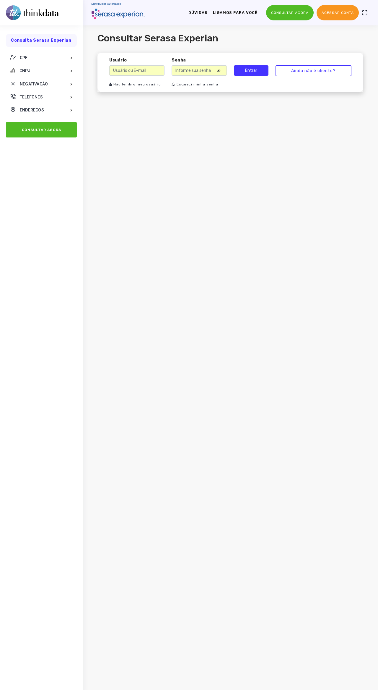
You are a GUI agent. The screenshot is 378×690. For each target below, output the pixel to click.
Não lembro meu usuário (136, 84)
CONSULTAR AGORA (41, 130)
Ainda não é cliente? (313, 70)
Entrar (251, 70)
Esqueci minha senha (196, 84)
